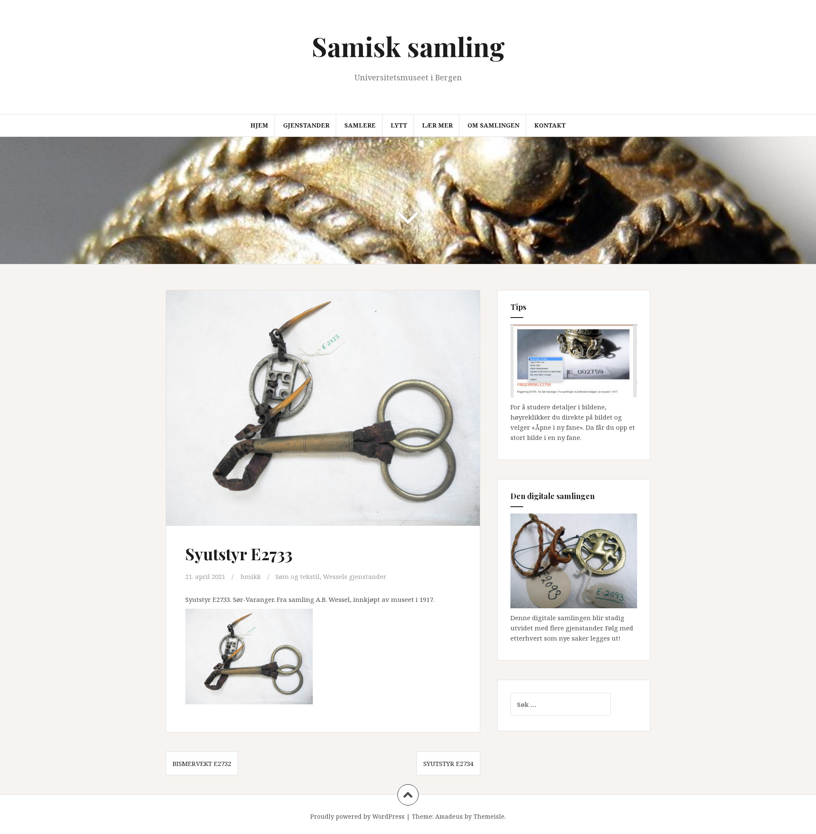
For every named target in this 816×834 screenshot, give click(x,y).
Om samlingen (493, 125)
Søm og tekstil (297, 576)
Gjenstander (306, 125)
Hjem (259, 125)
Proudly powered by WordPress (357, 816)
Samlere (360, 125)
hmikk (251, 576)
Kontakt (550, 125)
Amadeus (449, 816)
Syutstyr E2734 (448, 763)
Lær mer (437, 125)
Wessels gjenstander (354, 576)
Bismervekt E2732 (202, 763)
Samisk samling (408, 46)
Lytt (399, 125)
